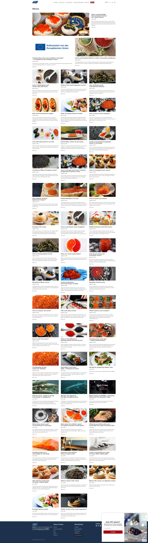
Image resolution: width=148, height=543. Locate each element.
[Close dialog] (145, 514)
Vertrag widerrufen (78, 535)
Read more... (93, 27)
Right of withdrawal (78, 529)
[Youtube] (100, 526)
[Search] (110, 2)
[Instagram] (98, 526)
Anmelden (113, 532)
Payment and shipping (57, 529)
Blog (54, 530)
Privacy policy (77, 530)
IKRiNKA (36, 539)
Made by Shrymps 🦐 (41, 539)
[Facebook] (96, 526)
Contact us (55, 534)
